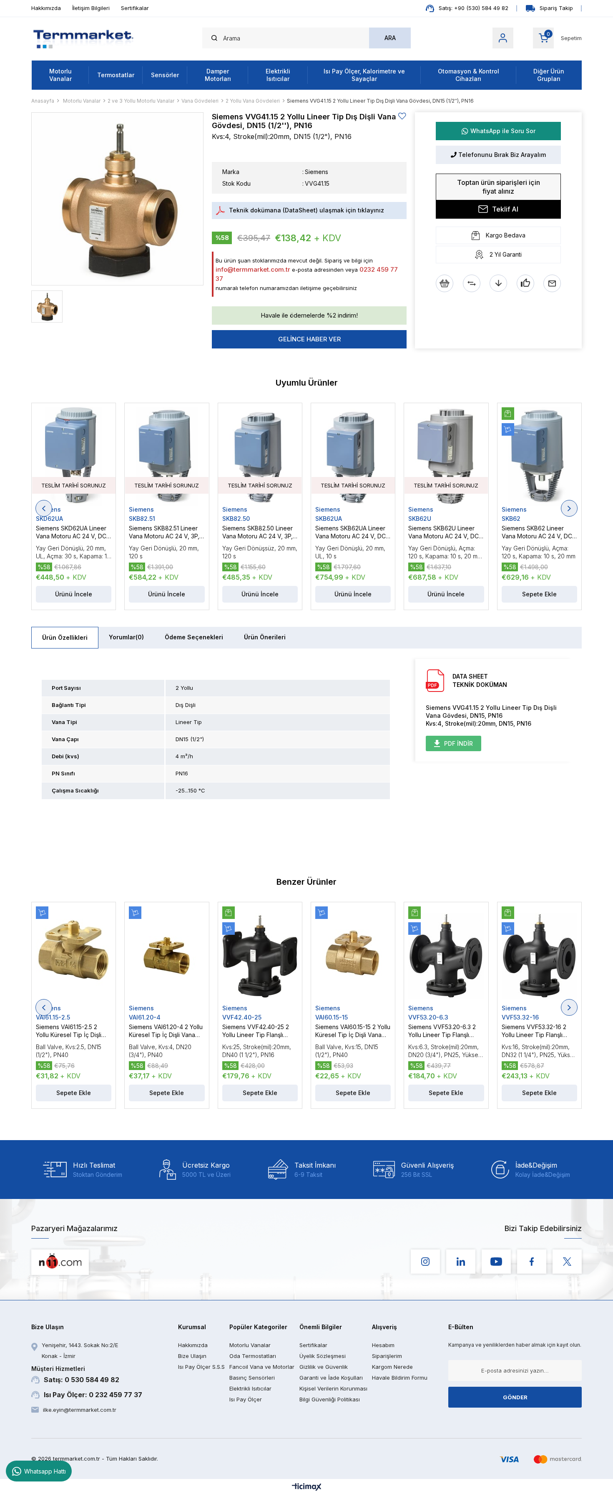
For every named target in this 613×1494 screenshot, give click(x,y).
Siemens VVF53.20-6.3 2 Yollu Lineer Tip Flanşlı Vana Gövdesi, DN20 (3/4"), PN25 (442, 1031)
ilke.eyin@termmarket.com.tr (79, 1409)
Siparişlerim (387, 1356)
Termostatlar (115, 74)
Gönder (515, 1397)
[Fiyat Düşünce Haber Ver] (498, 283)
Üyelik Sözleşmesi (322, 1356)
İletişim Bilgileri (91, 8)
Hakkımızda (46, 8)
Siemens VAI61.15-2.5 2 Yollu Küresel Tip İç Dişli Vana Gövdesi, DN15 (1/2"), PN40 (73, 1031)
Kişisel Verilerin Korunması (333, 1388)
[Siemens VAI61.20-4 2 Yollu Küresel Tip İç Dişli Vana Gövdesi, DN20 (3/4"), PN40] (166, 955)
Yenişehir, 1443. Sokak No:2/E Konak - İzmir (80, 1350)
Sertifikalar (135, 8)
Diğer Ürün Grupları (548, 75)
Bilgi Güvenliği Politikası (329, 1399)
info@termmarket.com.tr (253, 269)
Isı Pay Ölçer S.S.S (201, 1366)
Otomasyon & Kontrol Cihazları (468, 75)
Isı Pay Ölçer (245, 1399)
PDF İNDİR (458, 743)
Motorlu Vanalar (60, 75)
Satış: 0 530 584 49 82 (75, 1374)
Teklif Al (505, 209)
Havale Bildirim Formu (399, 1377)
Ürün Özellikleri (65, 637)
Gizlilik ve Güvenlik (323, 1366)
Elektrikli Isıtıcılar (278, 75)
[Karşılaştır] (471, 283)
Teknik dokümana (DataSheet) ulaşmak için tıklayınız (306, 210)
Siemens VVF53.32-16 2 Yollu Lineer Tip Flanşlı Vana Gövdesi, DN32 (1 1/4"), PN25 (534, 1031)
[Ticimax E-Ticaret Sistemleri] (307, 1487)
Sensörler (165, 74)
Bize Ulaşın (192, 1356)
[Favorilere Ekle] (402, 116)
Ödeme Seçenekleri (194, 637)
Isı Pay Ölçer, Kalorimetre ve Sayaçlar (364, 75)
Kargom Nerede (392, 1366)
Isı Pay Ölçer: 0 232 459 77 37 (93, 1395)
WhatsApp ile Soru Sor (502, 130)
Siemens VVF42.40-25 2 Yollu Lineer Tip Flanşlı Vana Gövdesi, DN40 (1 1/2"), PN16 (255, 1031)
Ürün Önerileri (265, 637)
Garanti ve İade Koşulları (331, 1377)
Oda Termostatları (252, 1356)
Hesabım (383, 1345)
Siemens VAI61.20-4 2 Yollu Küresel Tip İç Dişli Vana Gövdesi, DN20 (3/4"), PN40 (166, 1031)
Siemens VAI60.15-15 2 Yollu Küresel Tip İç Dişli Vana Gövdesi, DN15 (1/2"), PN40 (353, 1031)
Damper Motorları (218, 75)
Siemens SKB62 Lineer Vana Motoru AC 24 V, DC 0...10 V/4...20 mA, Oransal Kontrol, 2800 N (537, 532)
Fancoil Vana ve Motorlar (261, 1366)
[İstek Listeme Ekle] (444, 283)
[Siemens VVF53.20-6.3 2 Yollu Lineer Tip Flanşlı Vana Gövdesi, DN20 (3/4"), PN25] (446, 955)
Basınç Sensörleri (252, 1377)
